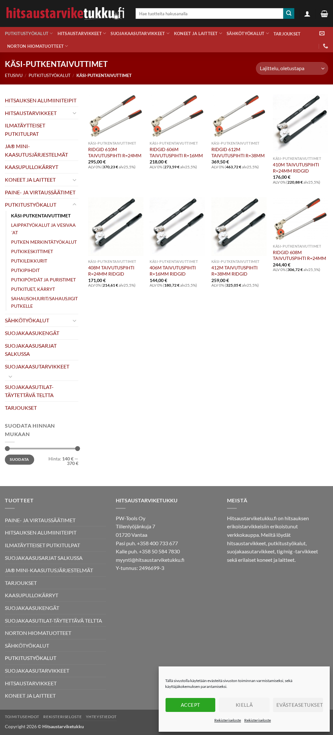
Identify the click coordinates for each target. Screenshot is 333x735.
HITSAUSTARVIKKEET (80, 33)
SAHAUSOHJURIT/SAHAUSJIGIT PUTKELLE (44, 302)
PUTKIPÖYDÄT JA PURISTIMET (43, 279)
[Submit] (288, 13)
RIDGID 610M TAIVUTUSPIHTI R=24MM (114, 152)
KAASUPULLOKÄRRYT (31, 167)
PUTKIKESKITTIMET (32, 251)
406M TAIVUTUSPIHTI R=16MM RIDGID (173, 271)
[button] (307, 13)
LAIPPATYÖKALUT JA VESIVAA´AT (43, 228)
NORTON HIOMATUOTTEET (35, 46)
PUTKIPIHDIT (25, 270)
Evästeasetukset (299, 705)
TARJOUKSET (287, 33)
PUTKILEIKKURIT (29, 261)
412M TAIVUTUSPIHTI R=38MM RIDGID (234, 271)
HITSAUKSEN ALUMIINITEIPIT (40, 100)
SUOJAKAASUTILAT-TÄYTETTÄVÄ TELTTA (29, 391)
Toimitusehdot (22, 716)
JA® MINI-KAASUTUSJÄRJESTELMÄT (36, 150)
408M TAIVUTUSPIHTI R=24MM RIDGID (111, 271)
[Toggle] (74, 113)
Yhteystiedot (101, 716)
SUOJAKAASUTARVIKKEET (138, 33)
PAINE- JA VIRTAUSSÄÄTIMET (40, 192)
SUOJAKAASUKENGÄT (32, 333)
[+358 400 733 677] (325, 46)
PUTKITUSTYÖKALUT (26, 33)
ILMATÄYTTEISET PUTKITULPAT (25, 129)
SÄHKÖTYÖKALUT (245, 33)
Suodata (19, 459)
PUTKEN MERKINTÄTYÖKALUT (44, 242)
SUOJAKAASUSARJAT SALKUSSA (31, 349)
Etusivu (13, 75)
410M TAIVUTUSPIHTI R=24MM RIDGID (296, 168)
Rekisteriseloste (227, 720)
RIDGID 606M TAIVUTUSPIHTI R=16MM (176, 152)
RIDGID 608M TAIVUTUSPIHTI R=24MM (299, 255)
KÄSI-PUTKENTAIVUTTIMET (41, 215)
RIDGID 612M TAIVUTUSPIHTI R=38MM (238, 152)
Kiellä (244, 705)
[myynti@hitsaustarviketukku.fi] (322, 33)
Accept (190, 705)
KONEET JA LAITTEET (196, 33)
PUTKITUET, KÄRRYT (33, 289)
